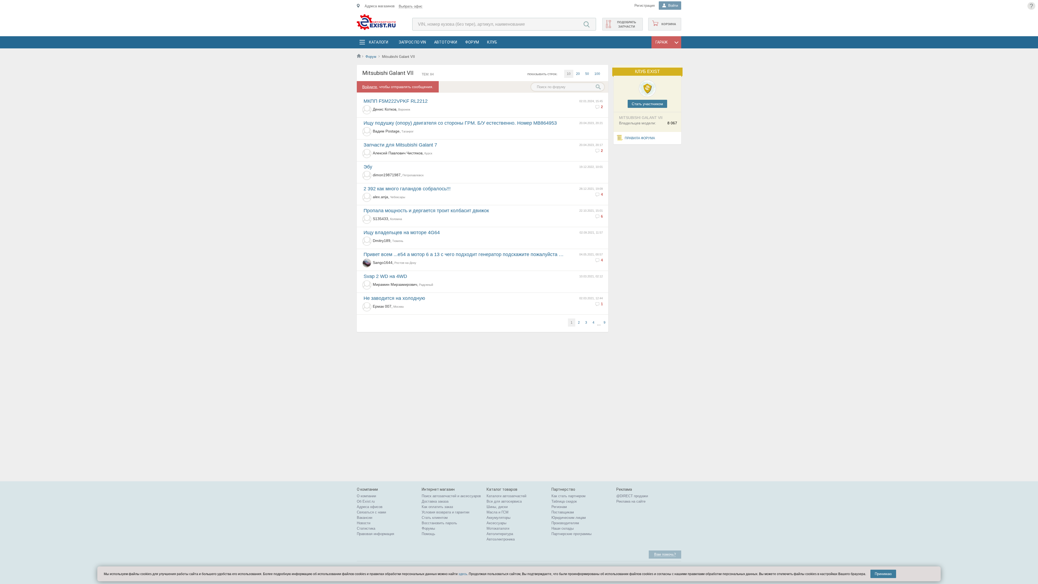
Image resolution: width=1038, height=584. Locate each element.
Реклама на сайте (631, 501)
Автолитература (500, 534)
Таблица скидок (564, 501)
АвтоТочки (445, 42)
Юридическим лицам (568, 518)
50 (587, 74)
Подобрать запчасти (626, 24)
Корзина (668, 24)
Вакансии (364, 518)
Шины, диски (497, 507)
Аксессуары (496, 523)
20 (578, 74)
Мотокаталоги (498, 528)
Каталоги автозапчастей (506, 496)
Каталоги (378, 42)
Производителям (565, 523)
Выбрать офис (410, 6)
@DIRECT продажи (632, 496)
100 (597, 74)
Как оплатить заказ (437, 507)
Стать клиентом (435, 518)
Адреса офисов (369, 507)
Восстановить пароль (439, 523)
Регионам (559, 507)
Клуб (492, 42)
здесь (462, 574)
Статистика (366, 528)
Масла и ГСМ (497, 512)
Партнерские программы (571, 534)
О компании (366, 496)
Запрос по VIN (412, 42)
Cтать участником (647, 104)
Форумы (428, 528)
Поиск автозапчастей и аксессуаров (451, 496)
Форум (472, 42)
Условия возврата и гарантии (445, 512)
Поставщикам (562, 512)
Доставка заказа (435, 501)
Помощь (428, 534)
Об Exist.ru (366, 501)
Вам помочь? (665, 554)
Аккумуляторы (498, 518)
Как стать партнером (568, 496)
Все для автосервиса (504, 501)
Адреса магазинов (380, 6)
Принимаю (883, 574)
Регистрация (644, 6)
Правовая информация (375, 534)
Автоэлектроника (501, 539)
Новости (363, 523)
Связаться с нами (371, 512)
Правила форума (640, 138)
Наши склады (562, 528)
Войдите (369, 87)
